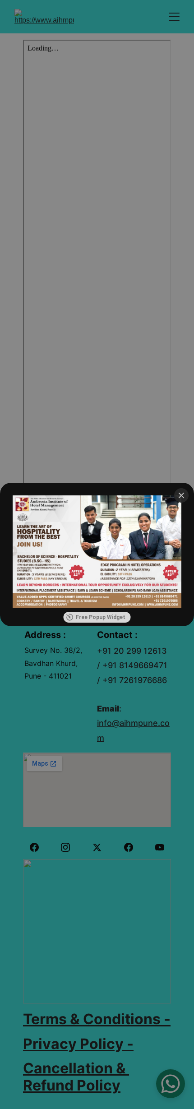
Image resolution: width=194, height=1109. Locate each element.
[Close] (181, 495)
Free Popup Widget (100, 617)
